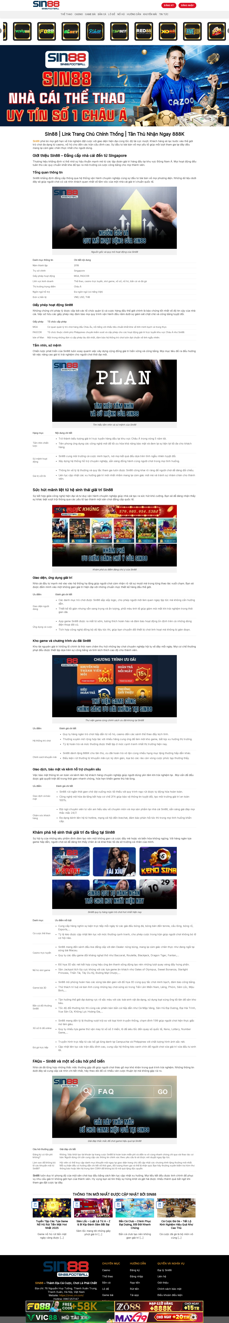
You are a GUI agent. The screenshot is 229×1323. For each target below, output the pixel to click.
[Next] (190, 1214)
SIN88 (39, 1283)
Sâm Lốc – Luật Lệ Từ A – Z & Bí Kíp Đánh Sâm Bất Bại (93, 1223)
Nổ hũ (121, 14)
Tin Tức (163, 14)
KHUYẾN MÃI (150, 14)
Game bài (90, 14)
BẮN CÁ (102, 14)
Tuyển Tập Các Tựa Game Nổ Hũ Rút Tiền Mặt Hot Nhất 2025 (52, 1224)
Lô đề (111, 14)
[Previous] (38, 1214)
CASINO (79, 14)
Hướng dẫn (134, 14)
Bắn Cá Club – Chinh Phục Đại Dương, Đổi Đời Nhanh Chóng (135, 1224)
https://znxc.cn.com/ (71, 1295)
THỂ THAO (66, 14)
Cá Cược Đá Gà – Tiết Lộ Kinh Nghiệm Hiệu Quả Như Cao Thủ (176, 1224)
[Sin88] (46, 5)
